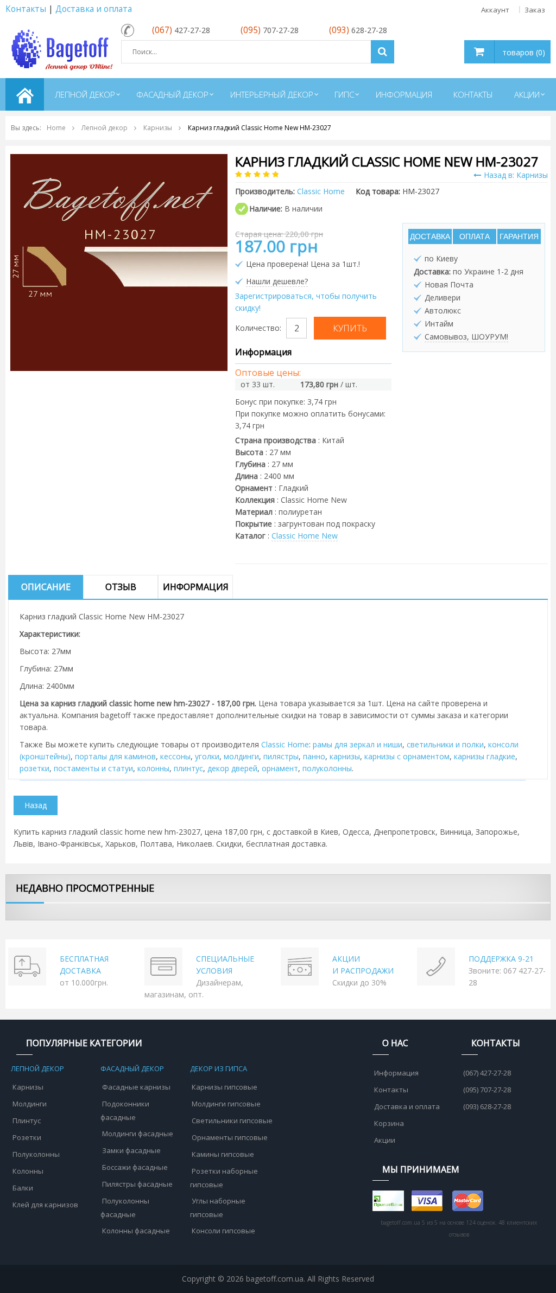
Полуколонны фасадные (124, 1207)
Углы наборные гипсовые (217, 1207)
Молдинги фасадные (137, 1133)
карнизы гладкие (484, 756)
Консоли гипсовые (223, 1231)
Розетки (26, 1137)
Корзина (389, 1123)
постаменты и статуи (93, 768)
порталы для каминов (115, 756)
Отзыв (120, 587)
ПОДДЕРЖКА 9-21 (501, 958)
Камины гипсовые (223, 1154)
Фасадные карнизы (136, 1087)
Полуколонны (36, 1154)
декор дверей (232, 768)
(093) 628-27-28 (487, 1106)
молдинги (241, 756)
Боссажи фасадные (135, 1167)
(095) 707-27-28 (487, 1089)
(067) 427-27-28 (487, 1073)
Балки (22, 1188)
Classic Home (285, 744)
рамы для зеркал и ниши (357, 744)
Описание (46, 587)
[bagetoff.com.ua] (60, 48)
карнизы (345, 756)
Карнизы (27, 1087)
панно (314, 756)
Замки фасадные (131, 1150)
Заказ (535, 10)
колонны (153, 768)
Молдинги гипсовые (226, 1104)
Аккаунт (495, 10)
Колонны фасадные (136, 1231)
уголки (207, 756)
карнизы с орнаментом (407, 756)
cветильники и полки (445, 744)
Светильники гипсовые (232, 1120)
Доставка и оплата (93, 9)
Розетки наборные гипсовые (224, 1177)
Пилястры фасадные (137, 1184)
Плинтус (26, 1120)
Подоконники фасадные (124, 1110)
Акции (384, 1140)
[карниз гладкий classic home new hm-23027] (119, 262)
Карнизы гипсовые (224, 1087)
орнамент (280, 768)
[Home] (24, 94)
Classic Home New (304, 535)
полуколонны (327, 768)
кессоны (175, 756)
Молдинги (29, 1104)
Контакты (25, 9)
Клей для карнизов (45, 1204)
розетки (34, 768)
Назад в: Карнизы (516, 175)
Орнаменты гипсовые (230, 1137)
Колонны (27, 1171)
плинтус (188, 768)
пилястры (281, 756)
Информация (196, 587)
